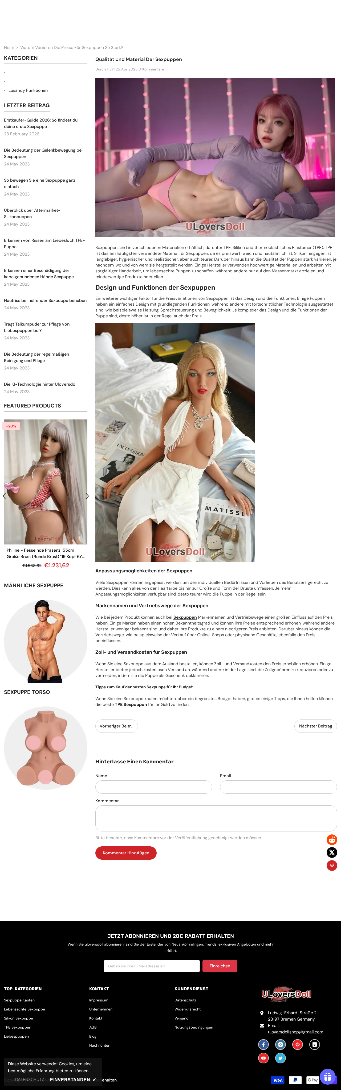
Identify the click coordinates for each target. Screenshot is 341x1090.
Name (101, 776)
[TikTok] (314, 1044)
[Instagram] (280, 1044)
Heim (9, 47)
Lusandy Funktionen (28, 90)
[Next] (87, 496)
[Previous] (4, 496)
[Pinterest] (297, 1044)
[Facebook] (263, 1044)
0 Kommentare (151, 69)
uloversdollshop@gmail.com (295, 1032)
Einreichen (220, 966)
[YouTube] (263, 1058)
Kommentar (107, 801)
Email (225, 776)
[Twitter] (280, 1058)
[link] (45, 641)
